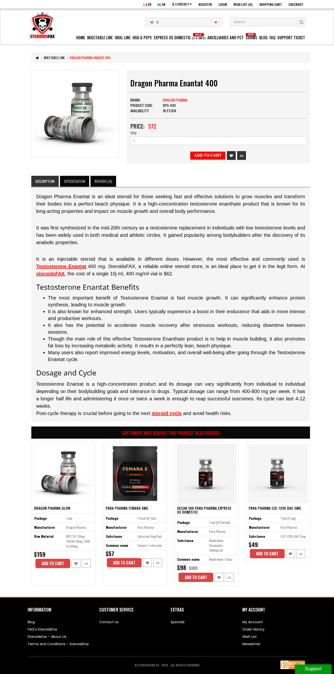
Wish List (249, 636)
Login (223, 4)
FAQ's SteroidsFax (42, 629)
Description (45, 181)
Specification (74, 181)
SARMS (251, 38)
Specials (178, 622)
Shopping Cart (270, 4)
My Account (252, 622)
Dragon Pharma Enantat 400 (90, 57)
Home (80, 38)
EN (163, 4)
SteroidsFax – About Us (47, 636)
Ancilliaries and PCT (225, 38)
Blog (263, 38)
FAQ (272, 38)
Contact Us (109, 622)
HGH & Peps (142, 38)
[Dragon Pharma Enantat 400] (75, 114)
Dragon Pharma (175, 100)
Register (205, 4)
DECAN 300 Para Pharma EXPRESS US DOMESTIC (204, 510)
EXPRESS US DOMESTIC (179, 38)
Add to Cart (208, 155)
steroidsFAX (50, 273)
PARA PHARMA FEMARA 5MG (127, 508)
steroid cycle (167, 413)
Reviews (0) (103, 181)
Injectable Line (100, 38)
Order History (253, 629)
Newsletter (251, 644)
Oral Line (123, 38)
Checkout (296, 4)
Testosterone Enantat (61, 266)
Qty (133, 132)
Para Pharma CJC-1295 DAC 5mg (275, 508)
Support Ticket (291, 38)
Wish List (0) (243, 4)
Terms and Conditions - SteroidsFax (58, 644)
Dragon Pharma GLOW (52, 508)
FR (149, 4)
